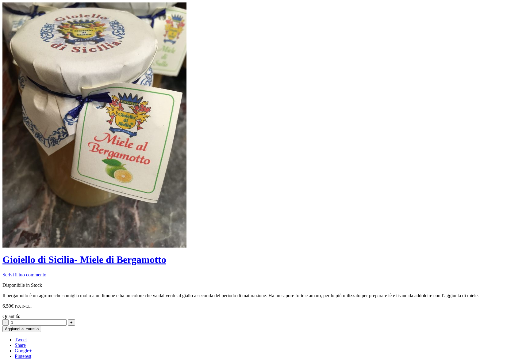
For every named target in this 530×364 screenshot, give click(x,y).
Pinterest (23, 356)
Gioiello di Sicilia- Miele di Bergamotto (84, 259)
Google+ (23, 350)
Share (20, 345)
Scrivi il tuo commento (24, 274)
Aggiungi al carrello (22, 329)
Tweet (21, 339)
